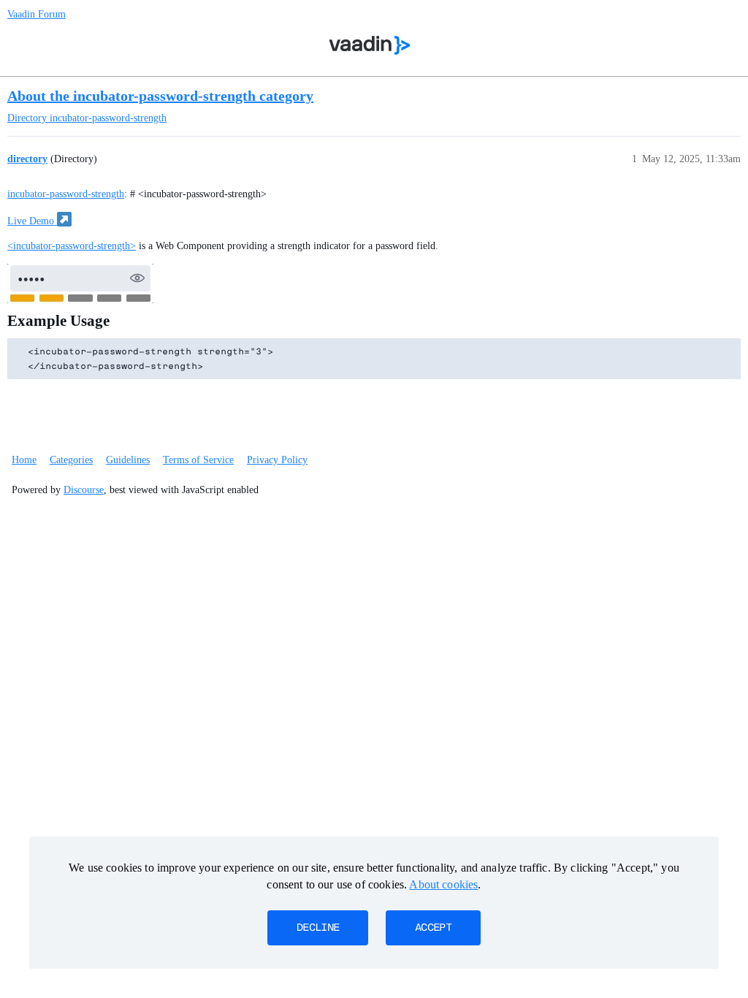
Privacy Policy (277, 459)
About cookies (443, 884)
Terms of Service (198, 459)
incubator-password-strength (65, 193)
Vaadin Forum (36, 14)
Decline (318, 928)
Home (24, 459)
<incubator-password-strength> (71, 245)
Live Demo (32, 221)
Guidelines (128, 459)
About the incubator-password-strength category (160, 96)
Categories (71, 459)
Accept (433, 928)
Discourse (84, 489)
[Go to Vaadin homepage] (370, 45)
